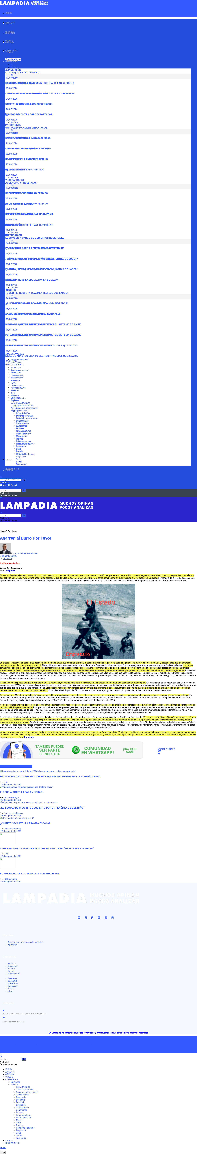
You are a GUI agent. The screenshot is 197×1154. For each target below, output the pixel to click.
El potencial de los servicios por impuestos (30, 873)
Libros (11, 971)
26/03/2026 (11, 340)
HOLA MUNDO (23, 403)
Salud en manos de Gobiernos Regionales (33, 313)
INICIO (8, 13)
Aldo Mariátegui (11, 797)
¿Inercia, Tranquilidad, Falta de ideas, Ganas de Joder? (41, 269)
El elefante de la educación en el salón (31, 279)
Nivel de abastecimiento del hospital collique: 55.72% (41, 355)
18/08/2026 (11, 319)
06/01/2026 (11, 119)
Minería (13, 391)
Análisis (14, 411)
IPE (5, 782)
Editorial (14, 375)
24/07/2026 (11, 109)
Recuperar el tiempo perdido (24, 169)
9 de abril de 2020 (8, 556)
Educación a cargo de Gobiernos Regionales (34, 237)
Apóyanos (12, 944)
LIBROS (9, 459)
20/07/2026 (11, 175)
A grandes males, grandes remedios (29, 324)
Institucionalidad (17, 388)
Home (3, 531)
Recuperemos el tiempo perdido (26, 203)
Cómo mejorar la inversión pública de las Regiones (40, 93)
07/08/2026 (11, 98)
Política (14, 67)
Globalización (16, 367)
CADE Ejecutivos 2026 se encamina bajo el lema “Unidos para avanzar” (47, 848)
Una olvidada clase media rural (26, 127)
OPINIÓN (9, 42)
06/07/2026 (11, 209)
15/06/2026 (11, 285)
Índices (13, 383)
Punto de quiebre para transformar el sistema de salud (43, 334)
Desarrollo (21, 423)
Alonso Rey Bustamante (26, 553)
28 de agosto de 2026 (10, 784)
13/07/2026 (11, 274)
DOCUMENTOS (12, 479)
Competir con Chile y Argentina (26, 104)
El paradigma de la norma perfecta (29, 345)
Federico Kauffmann (13, 813)
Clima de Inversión (25, 405)
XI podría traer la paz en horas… (22, 792)
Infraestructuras (17, 375)
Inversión (12, 978)
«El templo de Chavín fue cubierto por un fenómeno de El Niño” (42, 807)
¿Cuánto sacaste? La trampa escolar (25, 823)
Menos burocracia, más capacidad (28, 148)
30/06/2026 (11, 219)
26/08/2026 (11, 143)
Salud (18, 459)
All (12, 65)
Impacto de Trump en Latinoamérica (29, 224)
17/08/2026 (11, 198)
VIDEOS (9, 52)
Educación (21, 431)
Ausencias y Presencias (21, 182)
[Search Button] (24, 480)
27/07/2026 (11, 264)
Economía (20, 426)
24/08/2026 (11, 308)
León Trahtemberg (12, 828)
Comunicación (22, 410)
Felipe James (10, 879)
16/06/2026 (11, 230)
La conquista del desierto (22, 72)
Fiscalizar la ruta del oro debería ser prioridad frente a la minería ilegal (50, 776)
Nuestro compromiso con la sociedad (25, 942)
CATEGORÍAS (11, 61)
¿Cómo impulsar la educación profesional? (34, 258)
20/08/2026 (11, 154)
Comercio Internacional (19, 360)
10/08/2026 (11, 88)
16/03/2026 (11, 350)
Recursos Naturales (18, 398)
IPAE (6, 853)
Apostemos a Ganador (20, 214)
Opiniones (15, 408)
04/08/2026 (11, 253)
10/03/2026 (11, 361)
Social (13, 403)
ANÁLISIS (10, 33)
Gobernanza (15, 380)
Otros (13, 393)
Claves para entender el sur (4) (26, 159)
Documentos (14, 973)
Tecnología (15, 406)
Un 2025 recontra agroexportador (29, 114)
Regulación (15, 401)
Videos (11, 968)
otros (10, 991)
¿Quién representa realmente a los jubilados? (36, 292)
